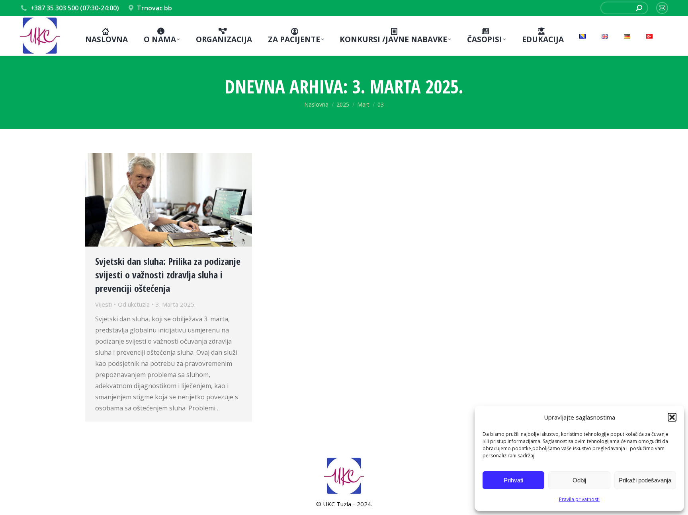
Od (134, 304)
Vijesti (103, 304)
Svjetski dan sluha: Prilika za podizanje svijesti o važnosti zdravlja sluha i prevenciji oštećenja (167, 275)
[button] (672, 417)
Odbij (579, 480)
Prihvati (513, 480)
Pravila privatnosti (579, 499)
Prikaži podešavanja (645, 480)
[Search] (639, 8)
